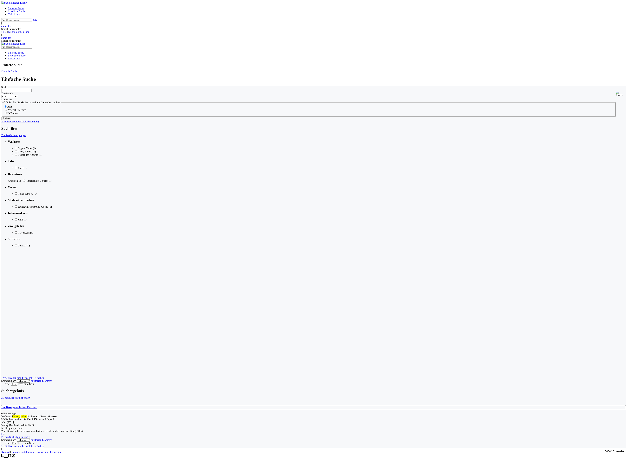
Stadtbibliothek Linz (18, 32)
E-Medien (12, 113)
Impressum (55, 452)
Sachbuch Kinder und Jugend (33, 206)
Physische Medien (16, 110)
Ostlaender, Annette (28, 154)
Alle (9, 106)
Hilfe (4, 32)
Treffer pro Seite (25, 384)
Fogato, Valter (25, 148)
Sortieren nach (8, 380)
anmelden (6, 26)
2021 (20, 167)
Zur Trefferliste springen (13, 135)
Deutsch (22, 245)
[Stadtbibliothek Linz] (13, 2)
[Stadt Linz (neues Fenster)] (8, 457)
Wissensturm (24, 232)
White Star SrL (25, 193)
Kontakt (5, 452)
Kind (20, 219)
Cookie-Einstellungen (22, 452)
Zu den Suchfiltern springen (15, 397)
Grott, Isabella (25, 151)
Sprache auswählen (11, 29)
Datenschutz (42, 452)
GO (35, 19)
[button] (621, 93)
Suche (4, 87)
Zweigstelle (7, 93)
